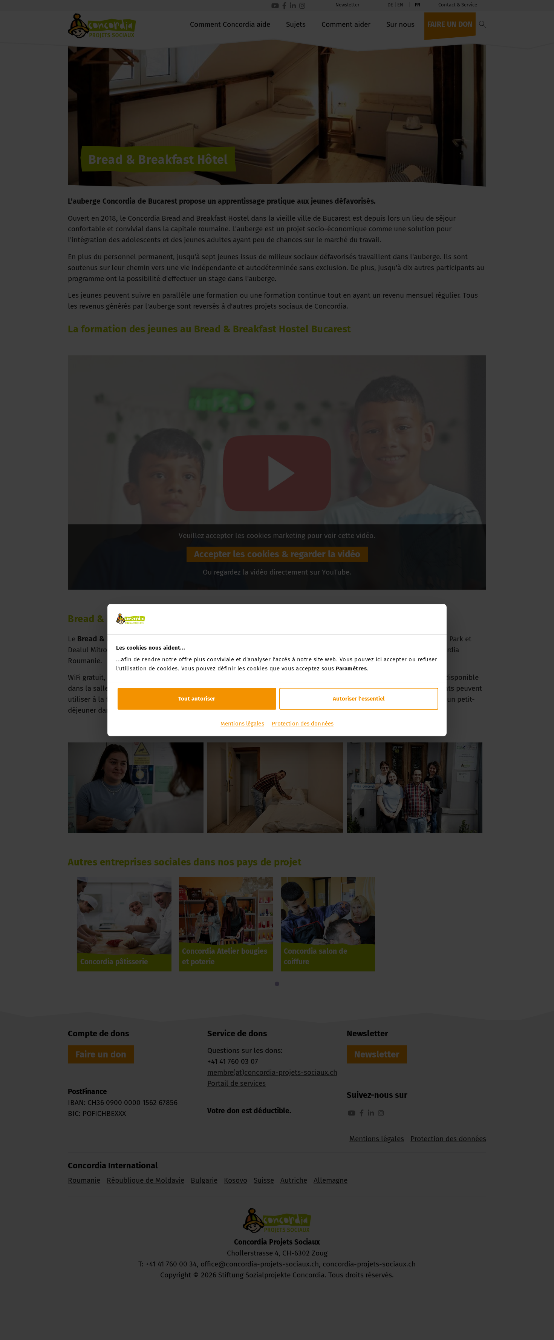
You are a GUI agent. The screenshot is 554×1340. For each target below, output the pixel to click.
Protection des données (303, 723)
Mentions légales (242, 723)
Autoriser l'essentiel (358, 698)
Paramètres (351, 668)
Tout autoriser (196, 698)
